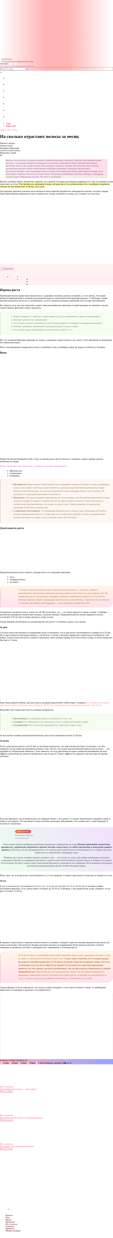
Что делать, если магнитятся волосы (17, 66)
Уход (8, 1218)
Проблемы (10, 1222)
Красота (9, 1215)
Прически (10, 1229)
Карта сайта (11, 126)
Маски (8, 1220)
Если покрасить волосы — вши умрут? (18, 1089)
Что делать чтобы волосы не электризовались (21, 1118)
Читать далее (6, 1091)
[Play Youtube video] (56, 1025)
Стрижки (10, 1226)
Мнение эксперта (13, 1231)
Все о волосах (6, 1087)
